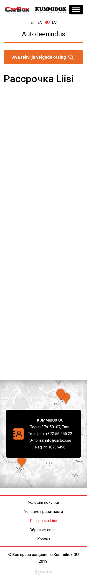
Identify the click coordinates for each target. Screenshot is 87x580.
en (39, 22)
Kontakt (43, 539)
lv (54, 22)
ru (47, 22)
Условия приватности (43, 511)
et (32, 22)
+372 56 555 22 (58, 433)
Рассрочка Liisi (43, 520)
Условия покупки (43, 502)
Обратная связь (43, 530)
